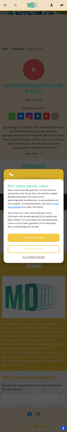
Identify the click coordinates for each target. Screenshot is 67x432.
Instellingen (33, 249)
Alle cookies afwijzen (34, 257)
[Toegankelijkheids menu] (63, 428)
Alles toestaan (33, 237)
